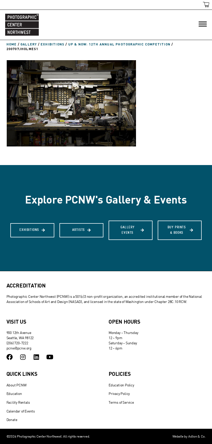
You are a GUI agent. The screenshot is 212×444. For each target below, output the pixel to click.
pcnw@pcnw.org (19, 348)
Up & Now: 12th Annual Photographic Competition (119, 44)
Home (11, 44)
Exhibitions (52, 44)
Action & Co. (197, 436)
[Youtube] (50, 357)
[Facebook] (9, 357)
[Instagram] (23, 357)
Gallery (28, 44)
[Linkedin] (36, 357)
